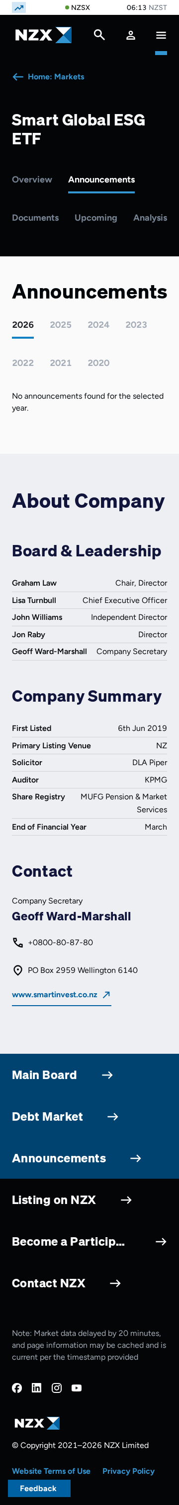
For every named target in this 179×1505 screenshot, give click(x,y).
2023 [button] (136, 324)
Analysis (150, 217)
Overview (32, 179)
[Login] (130, 35)
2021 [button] (61, 363)
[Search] (99, 37)
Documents (35, 217)
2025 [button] (61, 324)
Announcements (101, 179)
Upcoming (96, 217)
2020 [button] (98, 363)
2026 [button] (23, 324)
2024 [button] (98, 324)
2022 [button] (23, 363)
